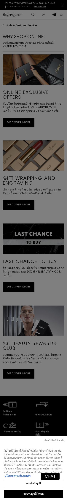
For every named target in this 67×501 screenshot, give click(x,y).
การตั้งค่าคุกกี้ (33, 483)
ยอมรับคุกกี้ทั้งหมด (33, 494)
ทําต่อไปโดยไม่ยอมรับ (54, 440)
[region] (33, 468)
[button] (50, 476)
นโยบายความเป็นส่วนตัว (18, 476)
